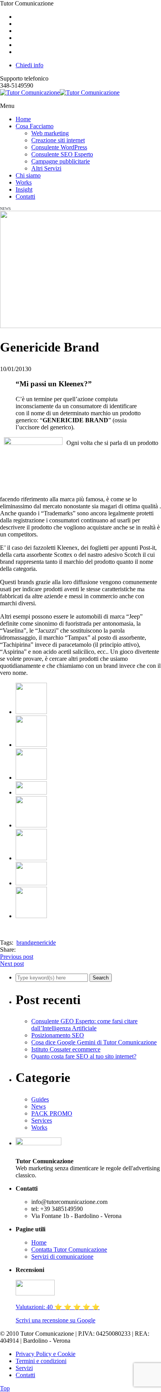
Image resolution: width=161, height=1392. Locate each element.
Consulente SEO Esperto (62, 154)
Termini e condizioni (41, 1361)
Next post (12, 963)
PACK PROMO (51, 1113)
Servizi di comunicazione (62, 1256)
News (38, 1106)
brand (23, 942)
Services (41, 1120)
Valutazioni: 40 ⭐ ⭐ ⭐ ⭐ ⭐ (58, 1307)
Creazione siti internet (58, 140)
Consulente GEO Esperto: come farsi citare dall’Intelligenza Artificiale (84, 1024)
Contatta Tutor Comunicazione (69, 1249)
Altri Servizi (46, 168)
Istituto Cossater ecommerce (65, 1049)
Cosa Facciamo (35, 126)
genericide (43, 942)
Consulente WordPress (59, 147)
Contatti (25, 196)
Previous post (16, 956)
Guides (40, 1099)
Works (24, 182)
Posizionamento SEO (57, 1035)
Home (23, 119)
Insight (24, 189)
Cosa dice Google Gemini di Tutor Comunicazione (94, 1042)
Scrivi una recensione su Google (55, 1320)
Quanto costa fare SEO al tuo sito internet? (83, 1056)
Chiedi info (29, 65)
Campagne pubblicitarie (60, 161)
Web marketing (50, 133)
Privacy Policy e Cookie (45, 1354)
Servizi (24, 1368)
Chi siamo (28, 175)
